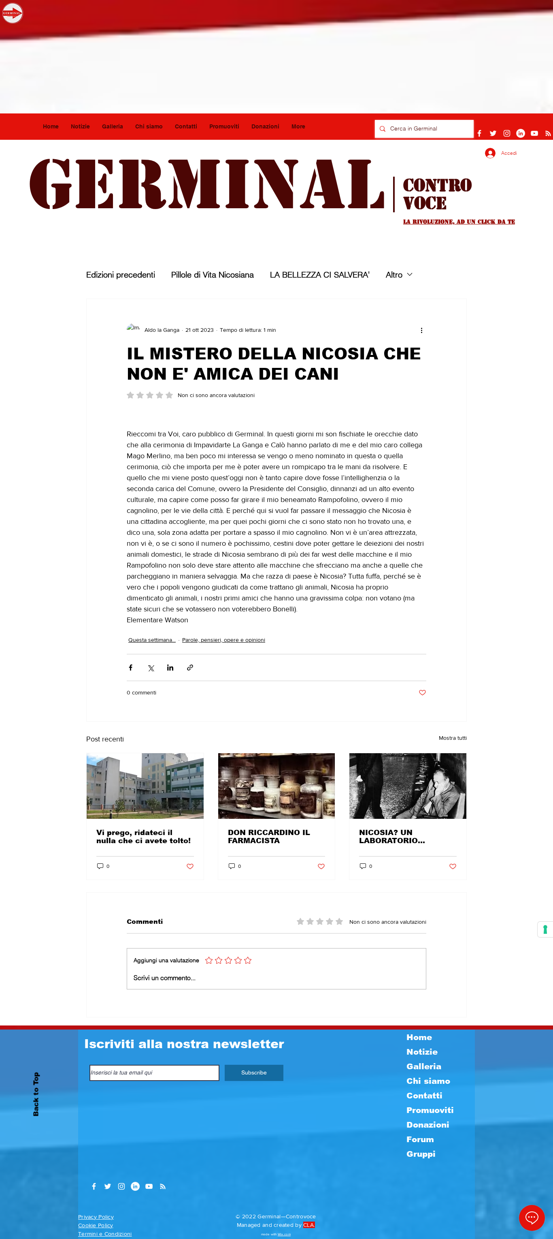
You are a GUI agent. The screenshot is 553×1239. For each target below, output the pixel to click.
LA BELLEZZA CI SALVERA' (320, 274)
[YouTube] (534, 133)
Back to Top (36, 1094)
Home (419, 1037)
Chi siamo (428, 1081)
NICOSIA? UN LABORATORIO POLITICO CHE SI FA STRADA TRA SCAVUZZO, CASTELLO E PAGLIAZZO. (405, 837)
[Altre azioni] (421, 330)
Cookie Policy (95, 1225)
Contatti (424, 1095)
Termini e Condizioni (105, 1233)
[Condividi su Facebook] (130, 667)
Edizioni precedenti (120, 274)
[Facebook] (479, 133)
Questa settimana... (152, 640)
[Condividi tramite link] (190, 667)
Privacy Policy (96, 1216)
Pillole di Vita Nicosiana (212, 274)
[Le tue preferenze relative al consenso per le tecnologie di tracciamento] (545, 929)
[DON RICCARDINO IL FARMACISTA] (276, 786)
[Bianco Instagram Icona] (506, 133)
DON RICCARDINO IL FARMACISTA (269, 837)
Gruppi (421, 1153)
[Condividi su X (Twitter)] (150, 667)
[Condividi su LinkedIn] (170, 667)
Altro (394, 274)
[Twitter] (493, 133)
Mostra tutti (453, 738)
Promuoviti (430, 1110)
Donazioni (427, 1124)
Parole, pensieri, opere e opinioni (223, 640)
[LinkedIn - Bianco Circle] (520, 133)
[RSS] (548, 133)
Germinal (206, 185)
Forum (420, 1139)
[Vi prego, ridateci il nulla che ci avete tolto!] (145, 786)
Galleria (423, 1066)
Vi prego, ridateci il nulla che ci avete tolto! (143, 837)
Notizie (422, 1051)
